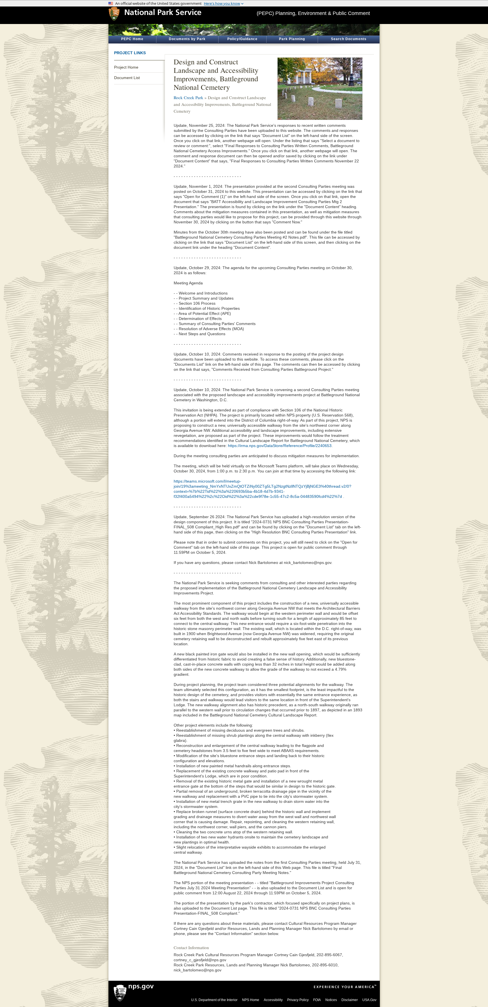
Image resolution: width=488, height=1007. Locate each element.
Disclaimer (349, 1000)
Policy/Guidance (242, 39)
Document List (127, 77)
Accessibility (273, 1000)
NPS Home (250, 1000)
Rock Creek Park (188, 97)
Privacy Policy (298, 1000)
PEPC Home (132, 39)
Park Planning (292, 39)
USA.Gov (369, 1000)
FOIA (317, 1000)
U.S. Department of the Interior (214, 1000)
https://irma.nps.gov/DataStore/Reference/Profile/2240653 (280, 445)
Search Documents (349, 39)
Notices (331, 1000)
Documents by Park (187, 39)
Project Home (126, 67)
